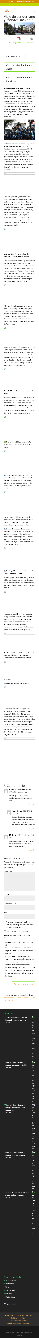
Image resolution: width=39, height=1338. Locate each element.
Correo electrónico (11, 903)
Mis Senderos (10, 1297)
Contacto (8, 1294)
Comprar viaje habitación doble (19, 67)
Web (5, 913)
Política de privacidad (24, 1315)
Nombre (7, 894)
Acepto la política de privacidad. (17, 931)
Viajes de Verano (11, 1280)
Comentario (9, 871)
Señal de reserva (14, 56)
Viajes (7, 1287)
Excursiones (9, 1284)
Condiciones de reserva (18, 1321)
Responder (31, 804)
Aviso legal (9, 1315)
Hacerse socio (10, 1290)
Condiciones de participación (18, 1323)
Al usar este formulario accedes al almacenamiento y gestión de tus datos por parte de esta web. (20, 924)
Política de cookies (18, 1318)
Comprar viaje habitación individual (19, 79)
